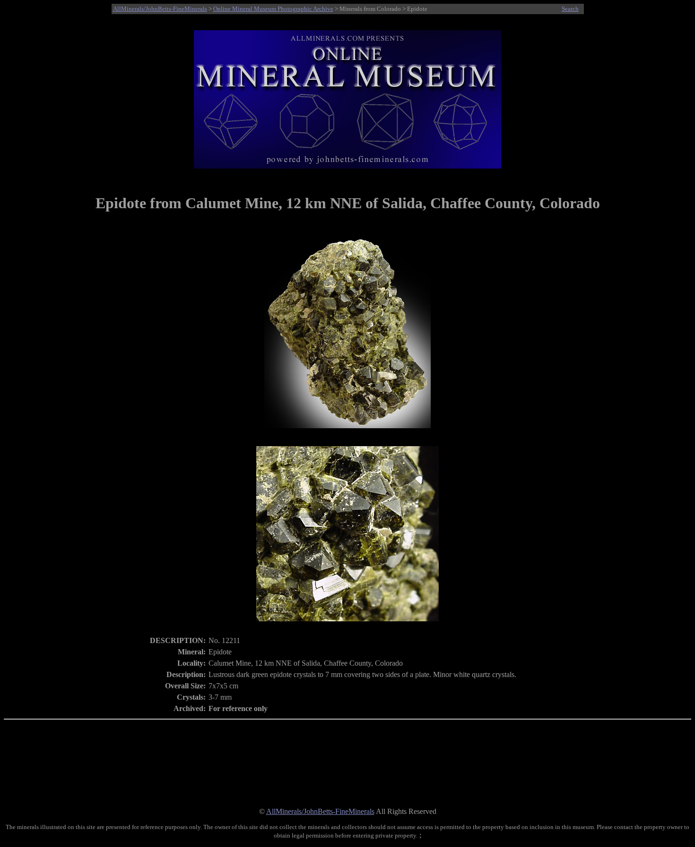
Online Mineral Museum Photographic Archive (273, 8)
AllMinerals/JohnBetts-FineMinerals (160, 8)
